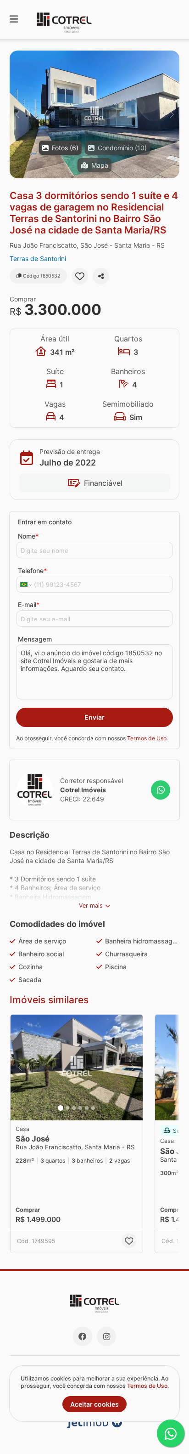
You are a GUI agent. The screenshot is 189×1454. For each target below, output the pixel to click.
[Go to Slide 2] (67, 1108)
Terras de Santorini (38, 258)
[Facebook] (82, 1336)
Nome (28, 536)
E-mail (28, 604)
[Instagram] (106, 1336)
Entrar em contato (45, 522)
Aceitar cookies (94, 1404)
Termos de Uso (147, 738)
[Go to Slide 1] (60, 1108)
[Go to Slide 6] (93, 1108)
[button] (94, 114)
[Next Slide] (171, 114)
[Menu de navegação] (14, 19)
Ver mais (91, 905)
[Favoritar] (80, 276)
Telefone (32, 570)
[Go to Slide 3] (74, 1108)
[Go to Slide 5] (87, 1108)
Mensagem (35, 639)
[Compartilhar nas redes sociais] (101, 276)
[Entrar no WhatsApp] (160, 790)
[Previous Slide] (17, 114)
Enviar (94, 717)
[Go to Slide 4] (80, 1108)
